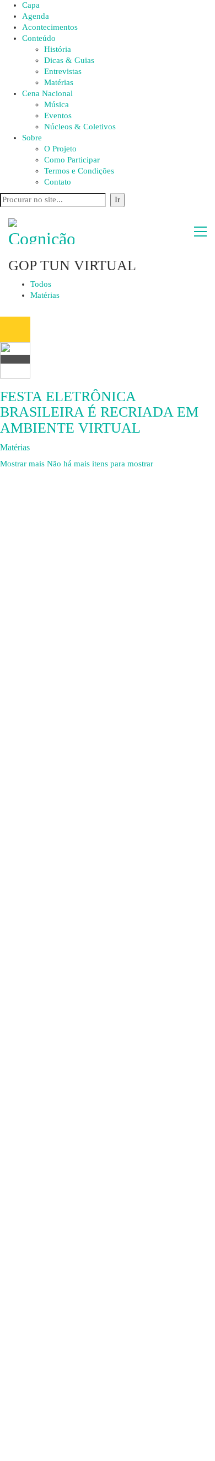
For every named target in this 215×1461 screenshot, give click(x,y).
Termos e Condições (79, 170)
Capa (31, 5)
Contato (57, 181)
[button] (200, 231)
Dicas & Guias (69, 60)
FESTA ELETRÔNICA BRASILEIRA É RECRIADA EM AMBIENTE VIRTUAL (99, 412)
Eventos (58, 115)
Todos (40, 284)
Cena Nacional (47, 93)
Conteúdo (39, 38)
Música (56, 104)
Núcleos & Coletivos (80, 126)
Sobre (32, 137)
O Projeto (60, 148)
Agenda (35, 16)
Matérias (58, 82)
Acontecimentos (50, 27)
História (57, 49)
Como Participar (72, 159)
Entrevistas (63, 71)
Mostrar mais (76, 463)
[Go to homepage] (41, 231)
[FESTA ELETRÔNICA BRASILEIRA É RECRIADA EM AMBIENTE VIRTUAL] (15, 348)
